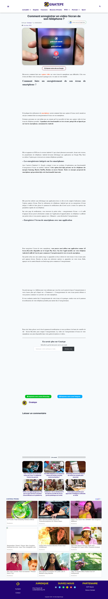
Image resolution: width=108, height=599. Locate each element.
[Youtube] (71, 587)
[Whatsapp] (63, 587)
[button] (8, 6)
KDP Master (90, 587)
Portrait (75, 10)
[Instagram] (67, 587)
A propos (18, 589)
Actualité (25, 10)
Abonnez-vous (68, 349)
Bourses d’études (56, 10)
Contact (18, 593)
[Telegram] (75, 587)
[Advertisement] (54, 98)
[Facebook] (56, 587)
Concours (44, 10)
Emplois (36, 10)
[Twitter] (60, 587)
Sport (84, 10)
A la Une (25, 25)
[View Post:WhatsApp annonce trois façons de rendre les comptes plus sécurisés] (75, 467)
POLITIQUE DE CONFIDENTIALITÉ (38, 589)
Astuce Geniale (90, 590)
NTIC (66, 10)
